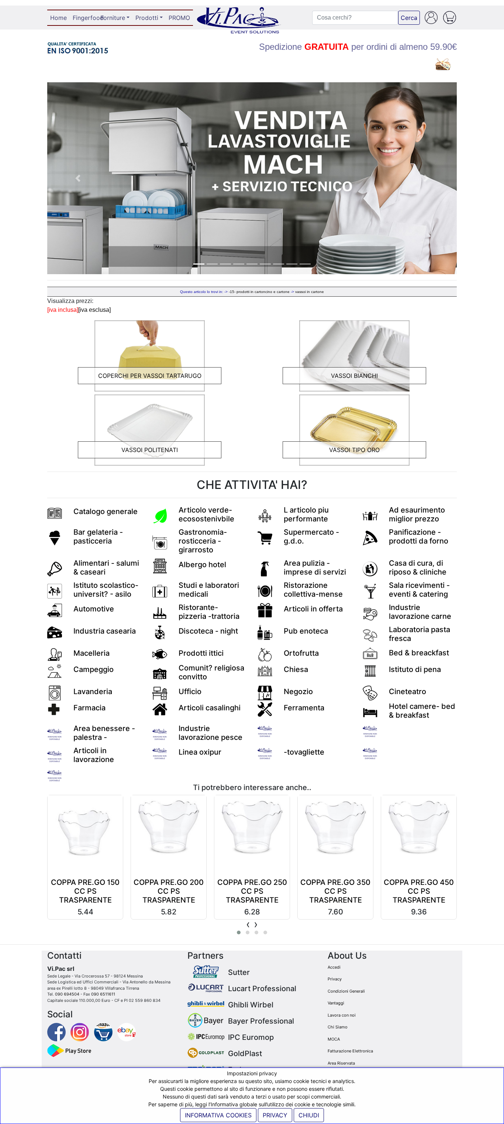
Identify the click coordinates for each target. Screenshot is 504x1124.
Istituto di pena (415, 669)
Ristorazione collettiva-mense (313, 590)
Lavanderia (92, 691)
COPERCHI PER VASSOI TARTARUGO (149, 375)
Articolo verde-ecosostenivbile (206, 514)
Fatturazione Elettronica (350, 1051)
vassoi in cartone (309, 292)
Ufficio (190, 691)
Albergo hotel (202, 564)
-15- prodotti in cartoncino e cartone (259, 292)
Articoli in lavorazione (93, 755)
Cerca (409, 17)
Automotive (93, 608)
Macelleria (91, 653)
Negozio (298, 691)
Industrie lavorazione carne (420, 612)
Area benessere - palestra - (104, 733)
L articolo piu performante (306, 514)
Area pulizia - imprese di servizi (315, 567)
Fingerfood (85, 17)
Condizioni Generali (346, 991)
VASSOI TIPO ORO (354, 450)
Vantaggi (336, 1003)
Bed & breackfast (419, 652)
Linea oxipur (200, 752)
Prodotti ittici (201, 653)
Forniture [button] (112, 17)
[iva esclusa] (94, 310)
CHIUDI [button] (308, 1115)
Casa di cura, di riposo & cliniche (417, 567)
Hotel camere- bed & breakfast (422, 711)
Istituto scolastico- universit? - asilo (105, 590)
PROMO (179, 17)
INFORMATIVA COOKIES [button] (218, 1115)
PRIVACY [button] (275, 1115)
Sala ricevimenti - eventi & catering (419, 590)
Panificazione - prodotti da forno (418, 536)
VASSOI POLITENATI (149, 450)
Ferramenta (304, 707)
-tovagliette (304, 752)
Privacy (335, 979)
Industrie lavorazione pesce (210, 733)
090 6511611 (103, 994)
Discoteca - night (208, 631)
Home (60, 17)
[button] (78, 178)
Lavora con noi (342, 1015)
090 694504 (67, 994)
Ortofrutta (301, 653)
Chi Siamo (338, 1027)
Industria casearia (104, 631)
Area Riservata (341, 1063)
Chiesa (296, 669)
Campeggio (93, 669)
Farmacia (89, 707)
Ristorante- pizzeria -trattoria (209, 612)
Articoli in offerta (313, 608)
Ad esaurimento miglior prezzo (417, 514)
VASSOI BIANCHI (354, 375)
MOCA (334, 1039)
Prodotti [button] (146, 17)
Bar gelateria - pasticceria (98, 536)
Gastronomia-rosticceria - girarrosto (203, 541)
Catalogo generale (105, 511)
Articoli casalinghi (210, 707)
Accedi (334, 967)
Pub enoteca (306, 631)
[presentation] (248, 924)
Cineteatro (407, 691)
